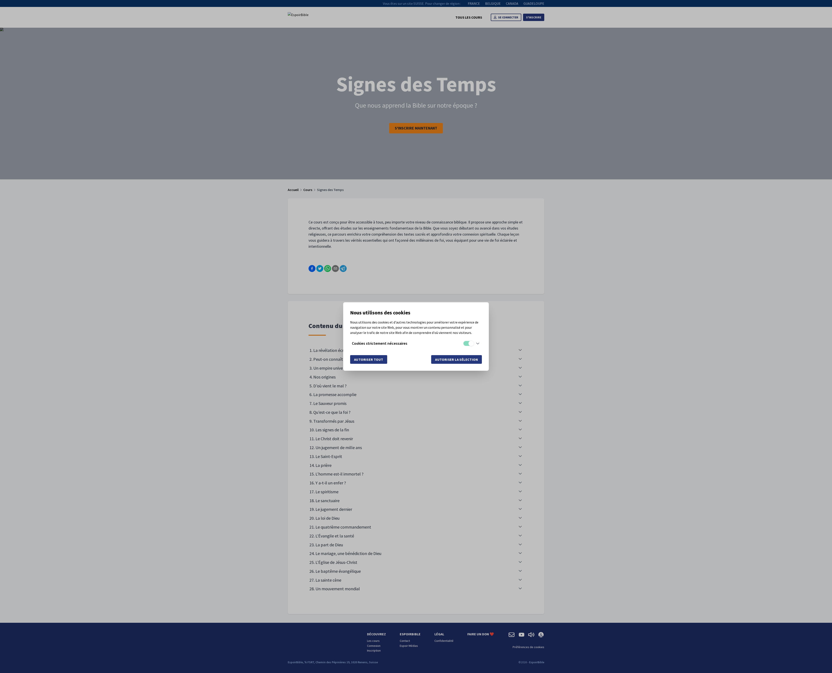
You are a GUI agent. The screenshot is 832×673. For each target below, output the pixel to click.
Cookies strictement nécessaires (379, 343)
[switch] (468, 343)
